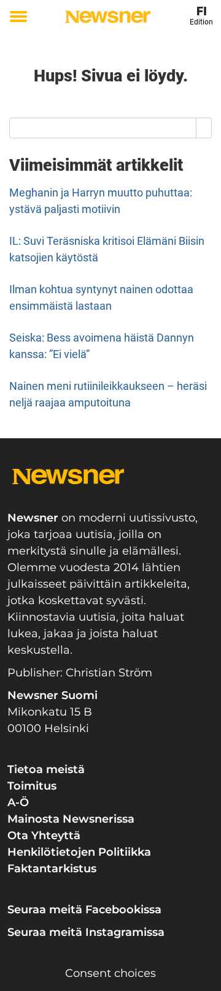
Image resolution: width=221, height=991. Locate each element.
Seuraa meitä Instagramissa (86, 932)
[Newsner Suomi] (107, 17)
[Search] (204, 128)
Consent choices (110, 973)
